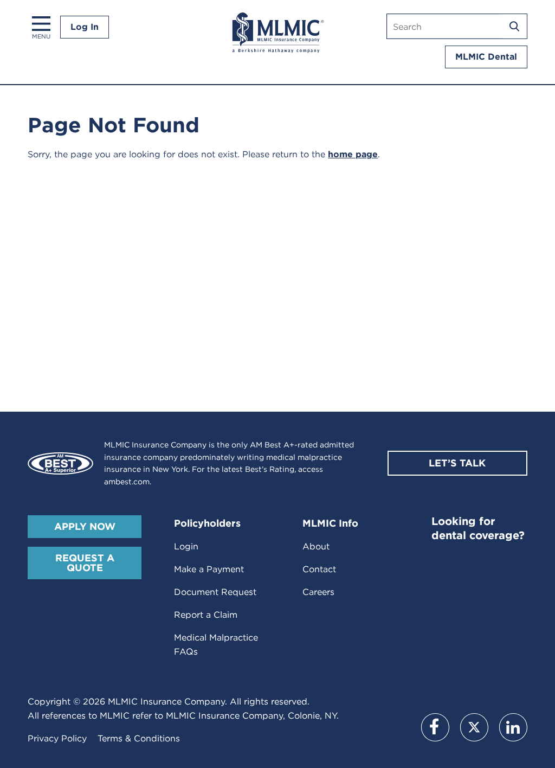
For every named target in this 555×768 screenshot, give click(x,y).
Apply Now (84, 526)
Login (186, 546)
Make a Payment (209, 569)
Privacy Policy (57, 738)
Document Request (215, 592)
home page (353, 154)
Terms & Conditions (139, 738)
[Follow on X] (474, 727)
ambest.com (127, 481)
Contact (319, 569)
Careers (318, 592)
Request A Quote (84, 562)
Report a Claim (205, 615)
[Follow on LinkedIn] (513, 727)
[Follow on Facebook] (435, 727)
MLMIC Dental (486, 57)
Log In (84, 27)
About (316, 546)
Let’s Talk (457, 463)
